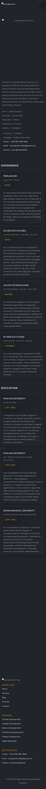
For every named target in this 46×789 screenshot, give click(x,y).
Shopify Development (11, 736)
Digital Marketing (9, 741)
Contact (5, 706)
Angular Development (11, 723)
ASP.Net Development (11, 719)
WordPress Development (12, 732)
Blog (4, 697)
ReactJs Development (11, 728)
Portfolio (5, 702)
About (4, 689)
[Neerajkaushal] (8, 4)
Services (5, 693)
